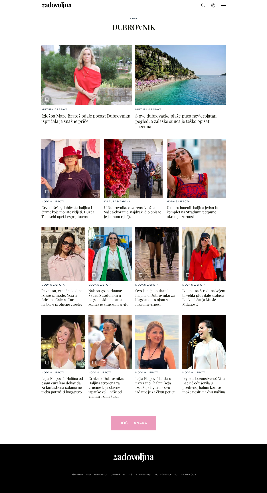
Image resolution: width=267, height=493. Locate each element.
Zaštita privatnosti (140, 475)
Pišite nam (77, 475)
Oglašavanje (163, 475)
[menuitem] (213, 5)
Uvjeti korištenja (97, 475)
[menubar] (214, 5)
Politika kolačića (185, 475)
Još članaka (133, 423)
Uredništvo (118, 475)
